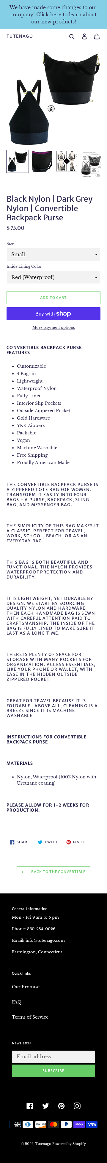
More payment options (53, 327)
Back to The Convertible (58, 871)
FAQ (16, 1002)
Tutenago (20, 36)
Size (10, 243)
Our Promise (26, 987)
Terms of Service (30, 1017)
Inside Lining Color (24, 266)
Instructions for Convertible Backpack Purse (46, 739)
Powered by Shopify (69, 1144)
